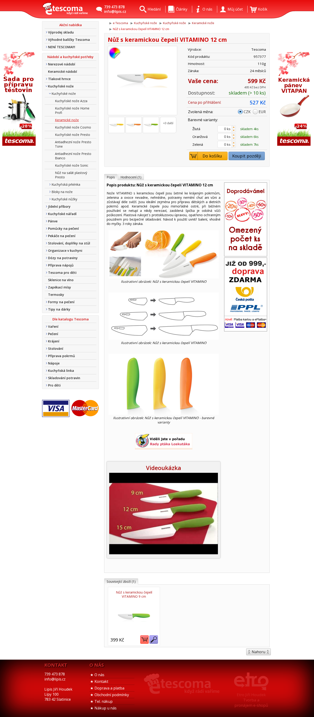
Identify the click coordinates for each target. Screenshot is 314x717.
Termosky (56, 294)
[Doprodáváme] (245, 254)
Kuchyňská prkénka (65, 184)
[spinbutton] (226, 129)
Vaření (53, 326)
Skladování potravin (64, 378)
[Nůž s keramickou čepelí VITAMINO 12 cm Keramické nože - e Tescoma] (65, 9)
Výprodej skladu (61, 32)
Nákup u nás (105, 708)
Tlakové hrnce (59, 79)
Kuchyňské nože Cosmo (73, 127)
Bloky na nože (62, 192)
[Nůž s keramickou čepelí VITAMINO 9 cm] (134, 617)
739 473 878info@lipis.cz (115, 9)
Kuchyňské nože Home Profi (72, 110)
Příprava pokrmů (61, 356)
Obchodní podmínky (111, 694)
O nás (99, 674)
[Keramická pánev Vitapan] (294, 99)
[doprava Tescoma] (245, 329)
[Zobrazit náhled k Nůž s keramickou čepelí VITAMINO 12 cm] (142, 81)
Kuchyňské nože (61, 86)
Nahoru (258, 651)
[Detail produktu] (153, 639)
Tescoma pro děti (62, 272)
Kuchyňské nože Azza (71, 101)
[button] (234, 127)
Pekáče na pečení (61, 236)
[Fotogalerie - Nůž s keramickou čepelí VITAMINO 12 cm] (116, 125)
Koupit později (246, 156)
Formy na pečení (61, 302)
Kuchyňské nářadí (62, 214)
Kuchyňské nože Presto (72, 134)
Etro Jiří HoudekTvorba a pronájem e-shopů (251, 700)
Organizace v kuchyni (65, 250)
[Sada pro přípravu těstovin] (19, 99)
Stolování (55, 348)
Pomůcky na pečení (63, 228)
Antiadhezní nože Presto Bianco (73, 155)
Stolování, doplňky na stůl (69, 243)
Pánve (52, 221)
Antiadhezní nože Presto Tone (73, 144)
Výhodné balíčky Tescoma (69, 39)
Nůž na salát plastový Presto (71, 175)
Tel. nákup (103, 701)
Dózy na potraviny (63, 258)
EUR (262, 111)
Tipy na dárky (59, 309)
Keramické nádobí (62, 71)
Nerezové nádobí (61, 64)
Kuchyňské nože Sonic (71, 165)
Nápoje (54, 363)
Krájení (53, 341)
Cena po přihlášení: (204, 102)
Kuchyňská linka (61, 370)
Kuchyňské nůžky (64, 199)
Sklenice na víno (61, 280)
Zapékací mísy (59, 287)
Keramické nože (67, 120)
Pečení (53, 334)
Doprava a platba (109, 688)
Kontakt (101, 681)
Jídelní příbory (59, 206)
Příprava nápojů (61, 265)
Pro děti (54, 385)
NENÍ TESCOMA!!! (61, 47)
